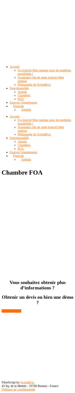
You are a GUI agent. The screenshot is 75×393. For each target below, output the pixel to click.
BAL (21, 148)
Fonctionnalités (19, 138)
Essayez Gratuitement (23, 152)
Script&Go (27, 382)
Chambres (24, 145)
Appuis (22, 141)
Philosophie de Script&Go (34, 134)
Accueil (14, 116)
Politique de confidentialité (18, 389)
